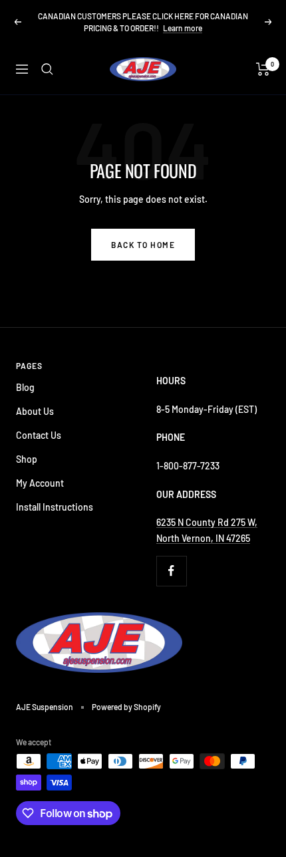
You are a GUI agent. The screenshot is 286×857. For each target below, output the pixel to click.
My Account (40, 483)
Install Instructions (54, 507)
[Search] (47, 69)
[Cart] (263, 69)
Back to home (143, 244)
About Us (35, 411)
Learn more (182, 28)
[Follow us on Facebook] (171, 571)
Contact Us (38, 435)
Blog (25, 387)
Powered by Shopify (126, 706)
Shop (26, 459)
